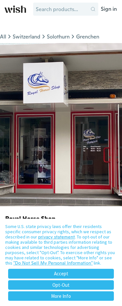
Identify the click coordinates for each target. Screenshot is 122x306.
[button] (93, 9)
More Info (61, 296)
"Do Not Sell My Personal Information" (53, 263)
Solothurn (58, 36)
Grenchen (87, 36)
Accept (61, 273)
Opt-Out (61, 285)
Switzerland (26, 36)
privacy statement (56, 237)
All (3, 36)
